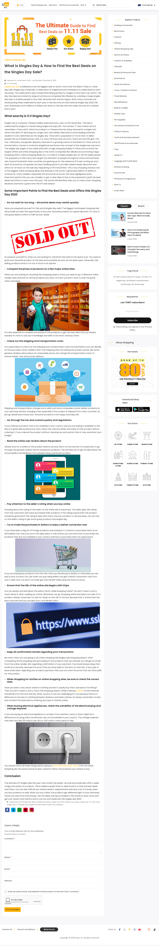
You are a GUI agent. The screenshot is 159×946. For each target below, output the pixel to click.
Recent (141, 206)
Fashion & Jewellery (123, 60)
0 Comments (12, 83)
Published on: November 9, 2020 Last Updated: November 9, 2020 (31, 80)
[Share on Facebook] (7, 810)
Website (8, 880)
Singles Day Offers (29, 802)
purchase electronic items (66, 765)
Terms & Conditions (26, 929)
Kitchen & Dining (121, 167)
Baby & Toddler (121, 108)
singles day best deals (37, 805)
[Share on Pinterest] (25, 810)
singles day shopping (54, 805)
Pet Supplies (119, 119)
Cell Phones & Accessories (69, 5)
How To (117, 184)
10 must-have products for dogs (126, 277)
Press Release (120, 96)
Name (7, 857)
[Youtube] (139, 929)
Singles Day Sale (15, 802)
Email (7, 869)
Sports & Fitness (121, 55)
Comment (9, 838)
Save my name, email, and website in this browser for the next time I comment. (43, 891)
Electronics (53, 5)
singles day (69, 802)
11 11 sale (92, 802)
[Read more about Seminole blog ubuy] (5, 5)
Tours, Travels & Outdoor (125, 90)
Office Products (121, 131)
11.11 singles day (22, 805)
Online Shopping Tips (39, 5)
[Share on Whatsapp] (19, 810)
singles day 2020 (57, 802)
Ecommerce (119, 78)
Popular (124, 206)
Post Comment (13, 909)
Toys (116, 149)
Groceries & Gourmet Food (126, 125)
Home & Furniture (122, 84)
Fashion (117, 37)
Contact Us (7, 929)
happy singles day (81, 802)
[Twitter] (124, 929)
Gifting (117, 43)
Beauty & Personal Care (125, 72)
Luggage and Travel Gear (125, 161)
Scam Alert (119, 190)
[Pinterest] (129, 929)
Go (93, 5)
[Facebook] (119, 929)
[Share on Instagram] (31, 810)
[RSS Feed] (149, 929)
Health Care (119, 113)
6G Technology (137, 284)
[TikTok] (154, 929)
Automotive (119, 173)
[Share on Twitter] (13, 810)
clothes (79, 690)
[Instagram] (134, 929)
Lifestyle (118, 66)
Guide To (118, 155)
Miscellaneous (120, 102)
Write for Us (49, 929)
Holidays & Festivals (123, 25)
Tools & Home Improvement (126, 137)
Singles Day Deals (43, 802)
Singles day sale (12, 86)
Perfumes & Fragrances (125, 178)
